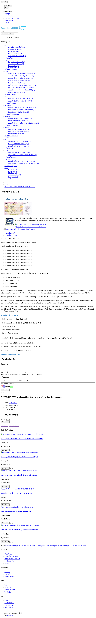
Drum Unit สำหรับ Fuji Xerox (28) (18, 112)
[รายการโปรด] (1, 392)
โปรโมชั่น (7, 592)
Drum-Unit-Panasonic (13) (16, 133)
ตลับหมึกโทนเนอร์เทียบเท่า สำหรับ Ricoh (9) (22, 155)
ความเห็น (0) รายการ (11, 235)
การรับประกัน (9, 561)
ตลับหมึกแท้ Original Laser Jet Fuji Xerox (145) (22, 107)
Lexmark (7, 138)
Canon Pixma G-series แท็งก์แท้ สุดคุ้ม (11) (21, 73)
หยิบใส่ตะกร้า (5, 422)
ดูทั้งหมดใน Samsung (11, 125)
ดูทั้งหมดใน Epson (10, 103)
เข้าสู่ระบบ (11, 16)
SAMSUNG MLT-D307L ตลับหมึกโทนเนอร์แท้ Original (19, 475)
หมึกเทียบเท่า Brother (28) (16, 64)
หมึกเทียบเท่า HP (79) (15, 49)
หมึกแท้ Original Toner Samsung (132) (20, 118)
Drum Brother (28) (13, 66)
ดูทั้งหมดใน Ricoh (10, 157)
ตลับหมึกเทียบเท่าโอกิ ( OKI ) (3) (18, 146)
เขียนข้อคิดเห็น (14, 426)
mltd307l (8, 545)
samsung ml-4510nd (17, 545)
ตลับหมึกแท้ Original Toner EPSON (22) (20, 98)
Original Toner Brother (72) (16, 62)
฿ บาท (7, 8)
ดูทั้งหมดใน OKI (9, 148)
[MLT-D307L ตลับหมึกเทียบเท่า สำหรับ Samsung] (30, 224)
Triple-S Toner (13, 403)
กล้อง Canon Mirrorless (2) (16, 92)
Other (6, 168)
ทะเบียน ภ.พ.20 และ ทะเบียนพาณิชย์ (16, 199)
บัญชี (6, 600)
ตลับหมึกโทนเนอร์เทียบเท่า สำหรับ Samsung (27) (23, 123)
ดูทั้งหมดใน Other (10, 179)
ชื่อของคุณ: (4, 364)
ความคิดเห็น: (5, 372)
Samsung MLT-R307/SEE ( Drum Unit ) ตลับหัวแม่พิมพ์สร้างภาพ (22, 439)
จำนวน (3, 419)
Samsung (7, 116)
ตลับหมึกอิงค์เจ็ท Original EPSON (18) (20, 101)
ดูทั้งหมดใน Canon (10, 94)
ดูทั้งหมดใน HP (9, 58)
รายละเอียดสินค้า (10, 233)
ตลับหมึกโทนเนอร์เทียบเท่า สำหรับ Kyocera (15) (23, 163)
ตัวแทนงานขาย (9, 590)
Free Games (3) (12, 169)
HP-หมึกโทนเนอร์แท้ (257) (16, 47)
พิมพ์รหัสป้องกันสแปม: (8, 384)
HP (5, 45)
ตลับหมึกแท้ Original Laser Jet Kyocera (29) (21, 161)
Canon (6, 71)
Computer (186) (13, 177)
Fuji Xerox (7, 105)
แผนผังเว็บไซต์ (9, 576)
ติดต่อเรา (7, 572)
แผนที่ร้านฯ (8, 563)
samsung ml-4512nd (30, 545)
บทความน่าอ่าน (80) (14, 175)
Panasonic (7, 127)
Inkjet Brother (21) (13, 67)
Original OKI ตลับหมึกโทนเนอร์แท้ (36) (20, 141)
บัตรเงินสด (7, 587)
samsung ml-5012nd (56, 545)
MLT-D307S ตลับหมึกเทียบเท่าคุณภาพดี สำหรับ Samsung (19, 529)
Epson (6, 96)
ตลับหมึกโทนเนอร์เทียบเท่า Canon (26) (20, 78)
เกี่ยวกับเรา (8, 554)
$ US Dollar (8, 5)
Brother (6, 60)
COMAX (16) (12, 173)
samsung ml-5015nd (68, 545)
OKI (5, 139)
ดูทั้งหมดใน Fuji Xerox (11, 114)
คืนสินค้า (7, 574)
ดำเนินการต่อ (5, 390)
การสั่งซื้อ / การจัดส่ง (11, 556)
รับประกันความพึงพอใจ (12, 559)
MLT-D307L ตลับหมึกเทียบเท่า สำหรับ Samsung (19, 187)
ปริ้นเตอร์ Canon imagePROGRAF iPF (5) (21, 87)
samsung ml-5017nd (81, 545)
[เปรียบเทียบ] (3, 392)
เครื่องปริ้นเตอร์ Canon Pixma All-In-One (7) (22, 85)
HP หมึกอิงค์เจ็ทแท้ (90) (15, 53)
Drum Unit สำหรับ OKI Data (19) (18, 144)
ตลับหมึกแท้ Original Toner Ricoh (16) (20, 152)
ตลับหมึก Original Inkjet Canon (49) (19, 80)
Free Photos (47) (13, 171)
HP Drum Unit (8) (13, 51)
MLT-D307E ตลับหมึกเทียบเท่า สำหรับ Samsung (16, 511)
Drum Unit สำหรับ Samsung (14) (18, 121)
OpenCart (10, 615)
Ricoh (6, 150)
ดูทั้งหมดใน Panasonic (11, 136)
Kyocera (7, 159)
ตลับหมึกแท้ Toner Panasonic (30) (18, 129)
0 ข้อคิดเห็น (4, 426)
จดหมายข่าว (8, 607)
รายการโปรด (8, 605)
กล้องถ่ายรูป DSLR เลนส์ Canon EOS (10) (21, 90)
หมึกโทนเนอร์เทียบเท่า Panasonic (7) (20, 132)
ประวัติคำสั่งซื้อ (9, 603)
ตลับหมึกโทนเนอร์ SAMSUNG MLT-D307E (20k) (17, 493)
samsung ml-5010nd (43, 545)
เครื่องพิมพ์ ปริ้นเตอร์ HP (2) (17, 56)
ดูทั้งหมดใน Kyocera (10, 166)
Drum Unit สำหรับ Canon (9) (17, 83)
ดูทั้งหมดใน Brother (10, 69)
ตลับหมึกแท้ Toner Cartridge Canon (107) (21, 76)
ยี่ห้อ (5, 585)
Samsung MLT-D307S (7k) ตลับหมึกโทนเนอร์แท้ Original (19, 457)
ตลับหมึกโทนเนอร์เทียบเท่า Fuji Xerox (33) (22, 109)
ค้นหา (6, 184)
